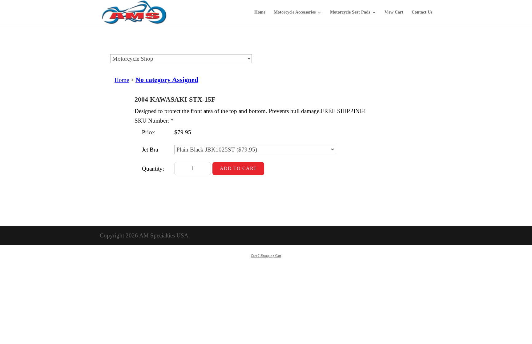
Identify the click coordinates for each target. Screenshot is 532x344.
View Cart (394, 12)
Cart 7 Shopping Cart (266, 255)
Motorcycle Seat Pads (350, 12)
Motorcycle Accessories (295, 12)
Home (259, 12)
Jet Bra (150, 149)
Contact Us (422, 12)
